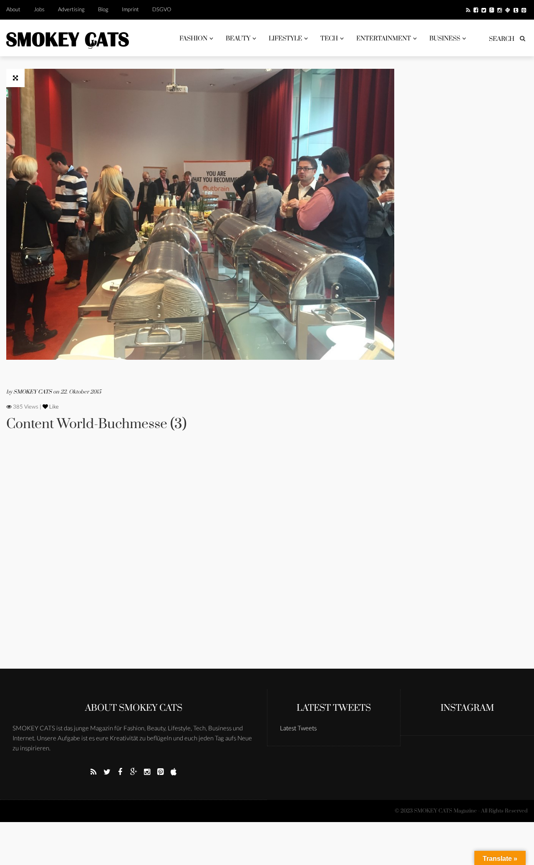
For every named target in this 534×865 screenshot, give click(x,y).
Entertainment (383, 39)
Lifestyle (285, 39)
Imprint (130, 9)
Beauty (238, 39)
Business (444, 39)
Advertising (71, 9)
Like (53, 406)
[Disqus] (200, 561)
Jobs (39, 9)
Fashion (193, 39)
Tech (329, 39)
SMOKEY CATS (33, 392)
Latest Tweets (334, 708)
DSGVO (161, 9)
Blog (103, 9)
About (13, 9)
